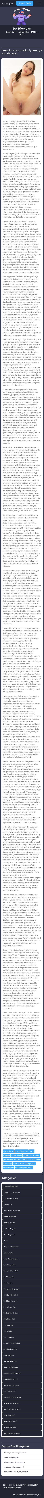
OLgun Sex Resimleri (11, 1385)
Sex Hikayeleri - (19, 1494)
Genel (6, 1241)
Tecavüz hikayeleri (10, 1421)
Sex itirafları (8, 1331)
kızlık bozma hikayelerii (31, 1159)
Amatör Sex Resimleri (12, 1343)
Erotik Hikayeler (9, 1223)
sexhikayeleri (8, 1168)
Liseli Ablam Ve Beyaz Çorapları (16, 1472)
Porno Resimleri (9, 1391)
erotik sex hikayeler (31, 1155)
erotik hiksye (16, 1155)
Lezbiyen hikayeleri (11, 1271)
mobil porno (8, 1283)
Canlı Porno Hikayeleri (12, 1211)
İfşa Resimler (8, 1253)
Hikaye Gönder (25, 3)
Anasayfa (7, 3)
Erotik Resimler (9, 1355)
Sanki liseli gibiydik (11, 1458)
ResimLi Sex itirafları (11, 1313)
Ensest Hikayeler (10, 1217)
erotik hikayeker (21, 1151)
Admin (21, 32)
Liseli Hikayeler (9, 1277)
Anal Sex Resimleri (10, 1349)
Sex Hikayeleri (9, 1325)
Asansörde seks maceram (14, 1462)
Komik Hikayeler (9, 1265)
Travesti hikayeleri (10, 1427)
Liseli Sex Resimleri (10, 1379)
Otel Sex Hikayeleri (10, 1301)
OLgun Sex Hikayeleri (11, 1289)
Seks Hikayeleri (9, 1319)
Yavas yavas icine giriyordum (15, 1453)
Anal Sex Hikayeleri (11, 1199)
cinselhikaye (8, 1151)
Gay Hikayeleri (9, 1235)
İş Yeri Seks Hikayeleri (11, 1259)
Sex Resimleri (9, 1337)
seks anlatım (18, 1163)
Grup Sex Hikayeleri (11, 1247)
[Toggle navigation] (39, 3)
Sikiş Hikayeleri (9, 1415)
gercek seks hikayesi (11, 1159)
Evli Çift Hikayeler (10, 1229)
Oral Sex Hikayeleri (11, 1295)
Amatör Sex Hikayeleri (12, 1193)
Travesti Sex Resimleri (12, 1403)
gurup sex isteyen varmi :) (14, 1467)
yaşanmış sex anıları (24, 1168)
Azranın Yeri (8, 1205)
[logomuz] (22, 16)
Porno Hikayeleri (10, 1307)
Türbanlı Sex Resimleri (12, 1409)
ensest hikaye (33, 1494)
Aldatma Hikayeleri (11, 1187)
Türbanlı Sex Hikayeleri (12, 1433)
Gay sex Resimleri (10, 1361)
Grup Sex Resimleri (11, 1367)
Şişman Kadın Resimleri (12, 1397)
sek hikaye (7, 1163)
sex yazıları (30, 1163)
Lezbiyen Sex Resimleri (12, 1373)
